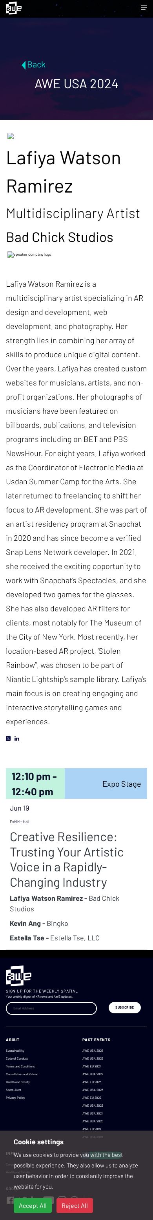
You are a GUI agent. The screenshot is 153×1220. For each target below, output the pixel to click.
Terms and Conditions (20, 1066)
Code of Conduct (17, 1058)
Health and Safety (18, 1082)
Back (36, 64)
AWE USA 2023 (92, 1090)
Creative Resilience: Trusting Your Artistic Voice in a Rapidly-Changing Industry (67, 859)
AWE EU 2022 (91, 1098)
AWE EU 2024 (91, 1066)
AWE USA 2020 (93, 1121)
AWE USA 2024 (92, 1074)
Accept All (33, 1205)
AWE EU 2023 (91, 1082)
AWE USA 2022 (92, 1105)
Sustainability (15, 1051)
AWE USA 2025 (92, 1058)
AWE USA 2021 (92, 1113)
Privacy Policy (15, 1098)
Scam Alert (13, 1090)
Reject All (75, 1205)
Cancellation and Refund (22, 1074)
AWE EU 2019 (91, 1129)
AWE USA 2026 (92, 1051)
